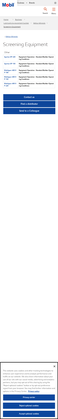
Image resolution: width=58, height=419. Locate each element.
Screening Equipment (12, 26)
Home (6, 19)
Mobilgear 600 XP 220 (10, 84)
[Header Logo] (8, 3)
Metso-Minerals (39, 23)
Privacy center (29, 397)
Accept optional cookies (29, 413)
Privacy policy (33, 391)
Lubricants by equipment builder (16, 23)
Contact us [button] (29, 97)
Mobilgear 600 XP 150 (10, 78)
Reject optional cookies (29, 405)
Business (18, 19)
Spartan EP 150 (9, 63)
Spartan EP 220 (9, 57)
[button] (54, 10)
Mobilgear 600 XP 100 (10, 71)
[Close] (54, 366)
